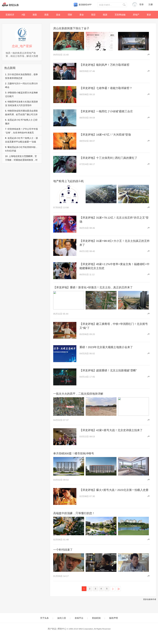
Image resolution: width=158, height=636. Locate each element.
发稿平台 (79, 618)
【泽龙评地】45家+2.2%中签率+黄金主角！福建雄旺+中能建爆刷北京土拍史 (114, 266)
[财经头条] (10, 4)
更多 (149, 14)
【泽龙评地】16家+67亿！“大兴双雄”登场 (105, 134)
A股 (23, 14)
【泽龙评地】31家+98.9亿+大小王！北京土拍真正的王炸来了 (114, 242)
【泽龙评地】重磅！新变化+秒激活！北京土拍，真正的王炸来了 (93, 287)
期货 (93, 14)
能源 (105, 14)
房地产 (136, 14)
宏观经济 (10, 14)
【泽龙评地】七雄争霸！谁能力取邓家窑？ (105, 88)
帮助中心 (62, 629)
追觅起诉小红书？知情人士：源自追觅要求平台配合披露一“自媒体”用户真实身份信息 (21, 142)
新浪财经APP (85, 4)
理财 (70, 14)
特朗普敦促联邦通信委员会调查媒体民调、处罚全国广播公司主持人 (21, 114)
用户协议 (52, 629)
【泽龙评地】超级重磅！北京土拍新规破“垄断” (108, 370)
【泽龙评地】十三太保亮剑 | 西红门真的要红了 (108, 157)
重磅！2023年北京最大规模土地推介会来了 (106, 347)
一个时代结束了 (63, 549)
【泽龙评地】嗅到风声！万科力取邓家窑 (104, 64)
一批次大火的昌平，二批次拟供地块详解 (78, 393)
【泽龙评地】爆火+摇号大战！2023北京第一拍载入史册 (113, 490)
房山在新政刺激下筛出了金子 (71, 28)
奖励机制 (96, 618)
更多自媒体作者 (149, 599)
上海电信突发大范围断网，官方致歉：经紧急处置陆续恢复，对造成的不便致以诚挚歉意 (21, 160)
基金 (58, 14)
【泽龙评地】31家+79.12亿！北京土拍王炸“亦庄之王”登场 (114, 219)
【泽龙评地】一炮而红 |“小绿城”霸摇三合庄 (106, 111)
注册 (150, 4)
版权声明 (113, 618)
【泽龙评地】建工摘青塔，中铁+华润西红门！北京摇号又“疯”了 (113, 325)
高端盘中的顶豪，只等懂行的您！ (74, 513)
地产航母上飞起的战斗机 (68, 181)
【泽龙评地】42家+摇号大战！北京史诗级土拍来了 (111, 430)
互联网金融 (120, 14)
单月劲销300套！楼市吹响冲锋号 (73, 453)
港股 (35, 14)
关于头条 (44, 618)
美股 (46, 14)
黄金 (81, 14)
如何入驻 (61, 618)
